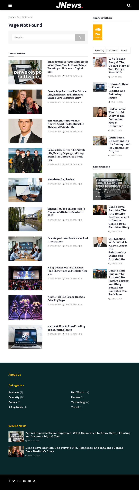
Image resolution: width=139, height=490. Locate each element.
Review (75, 397)
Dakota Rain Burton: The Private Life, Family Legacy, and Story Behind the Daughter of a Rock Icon (66, 155)
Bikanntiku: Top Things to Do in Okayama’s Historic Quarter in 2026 (66, 212)
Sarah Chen (55, 76)
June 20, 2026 (70, 184)
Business (13, 392)
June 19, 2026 (70, 278)
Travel (75, 407)
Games (12, 402)
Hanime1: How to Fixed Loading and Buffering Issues (66, 328)
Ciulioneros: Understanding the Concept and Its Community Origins (119, 144)
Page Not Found (25, 17)
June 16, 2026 (70, 334)
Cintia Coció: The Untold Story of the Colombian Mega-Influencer (116, 117)
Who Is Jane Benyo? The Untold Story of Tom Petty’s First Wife (119, 65)
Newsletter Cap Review (61, 179)
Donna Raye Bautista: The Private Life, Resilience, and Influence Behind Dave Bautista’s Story (66, 94)
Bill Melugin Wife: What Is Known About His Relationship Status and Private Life (65, 124)
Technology (78, 402)
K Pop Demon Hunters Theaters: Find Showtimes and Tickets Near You (67, 271)
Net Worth (77, 392)
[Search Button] (80, 37)
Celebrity (13, 397)
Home (11, 17)
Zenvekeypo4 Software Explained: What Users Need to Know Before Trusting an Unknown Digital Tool (67, 66)
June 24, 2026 (70, 76)
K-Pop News (15, 407)
